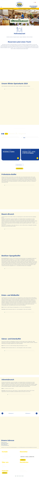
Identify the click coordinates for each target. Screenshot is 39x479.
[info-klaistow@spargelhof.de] (2, 456)
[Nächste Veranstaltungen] (3, 133)
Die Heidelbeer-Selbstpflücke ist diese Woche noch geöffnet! (27, 8)
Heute (6, 133)
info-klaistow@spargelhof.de (5, 445)
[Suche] (4, 7)
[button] (1, 7)
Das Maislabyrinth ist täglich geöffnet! (8, 8)
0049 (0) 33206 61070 (5, 0)
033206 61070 (5, 444)
